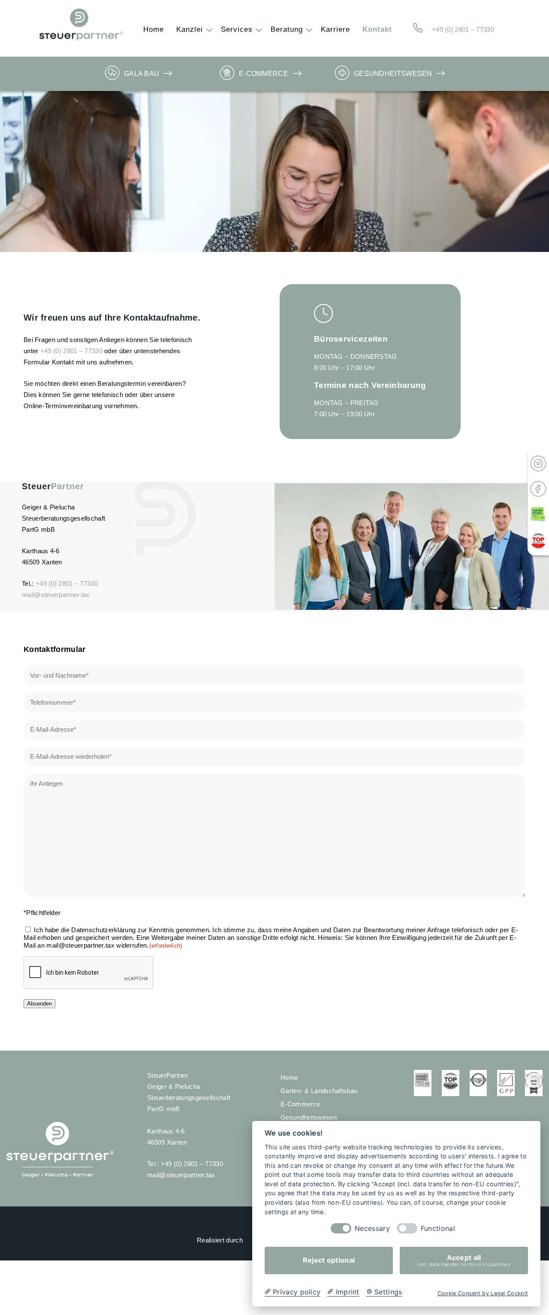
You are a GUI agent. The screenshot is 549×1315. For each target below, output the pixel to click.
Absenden (39, 1003)
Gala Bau (141, 73)
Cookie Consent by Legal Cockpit (482, 1293)
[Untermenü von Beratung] (307, 29)
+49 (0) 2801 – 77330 (463, 29)
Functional (438, 1228)
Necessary (372, 1228)
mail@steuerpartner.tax (56, 594)
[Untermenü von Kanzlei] (207, 29)
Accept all (463, 1260)
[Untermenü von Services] (257, 29)
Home (289, 1077)
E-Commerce (263, 73)
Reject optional (329, 1260)
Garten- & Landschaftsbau (319, 1090)
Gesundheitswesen (393, 73)
